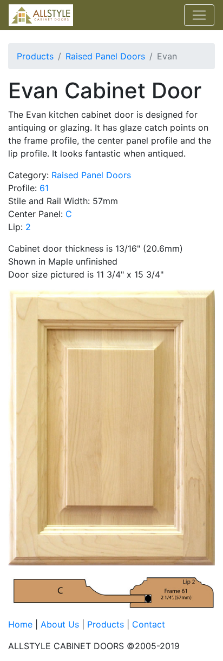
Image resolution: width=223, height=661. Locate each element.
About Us (60, 624)
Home (20, 624)
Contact (148, 624)
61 (44, 188)
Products (35, 56)
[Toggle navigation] (199, 15)
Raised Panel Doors (105, 56)
